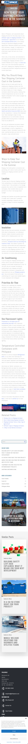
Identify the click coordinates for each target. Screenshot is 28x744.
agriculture (13, 39)
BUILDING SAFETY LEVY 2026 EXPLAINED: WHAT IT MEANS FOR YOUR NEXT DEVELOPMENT (13, 453)
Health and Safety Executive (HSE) (11, 111)
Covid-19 (4, 481)
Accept (14, 731)
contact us (15, 398)
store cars (23, 62)
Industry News (14, 8)
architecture (5, 39)
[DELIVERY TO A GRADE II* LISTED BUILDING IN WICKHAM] (14, 517)
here (3, 398)
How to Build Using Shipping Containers (14, 420)
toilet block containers (19, 389)
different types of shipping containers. (12, 38)
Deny (14, 735)
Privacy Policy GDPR (17, 742)
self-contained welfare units (9, 41)
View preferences (14, 738)
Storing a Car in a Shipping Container (13, 418)
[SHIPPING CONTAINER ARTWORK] (14, 500)
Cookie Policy (9, 742)
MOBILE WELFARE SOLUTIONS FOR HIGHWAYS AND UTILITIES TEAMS (13, 461)
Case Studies (5, 478)
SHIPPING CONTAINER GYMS (9, 469)
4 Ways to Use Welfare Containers (13, 427)
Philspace (7, 23)
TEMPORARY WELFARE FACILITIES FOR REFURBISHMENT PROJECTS (12, 466)
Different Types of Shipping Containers (14, 426)
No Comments (21, 23)
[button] (26, 718)
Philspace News (6, 486)
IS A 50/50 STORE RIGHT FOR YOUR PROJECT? (14, 457)
